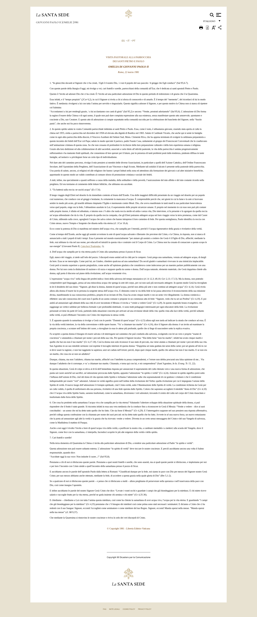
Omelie (67, 22)
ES (123, 40)
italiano (210, 22)
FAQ (104, 609)
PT (133, 40)
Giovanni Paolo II (49, 22)
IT (128, 40)
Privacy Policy (144, 609)
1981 (76, 22)
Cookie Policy (129, 609)
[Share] (220, 28)
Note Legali (114, 609)
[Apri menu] (218, 14)
